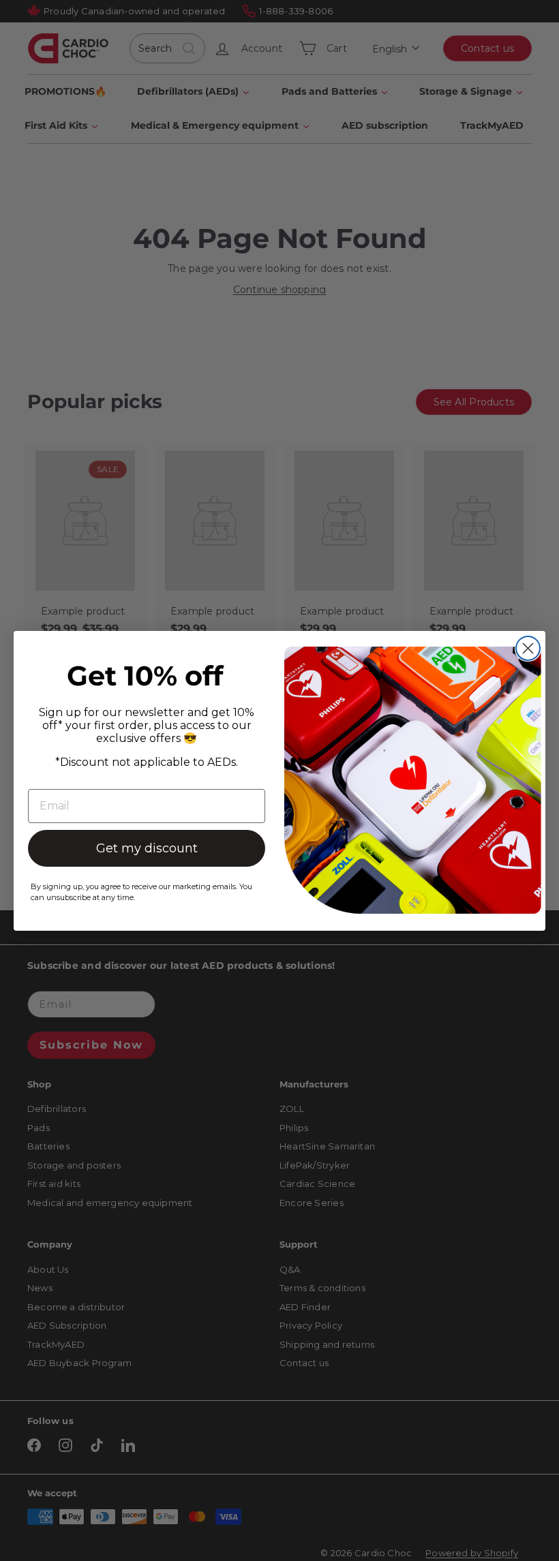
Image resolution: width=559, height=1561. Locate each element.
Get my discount (147, 848)
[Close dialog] (528, 648)
